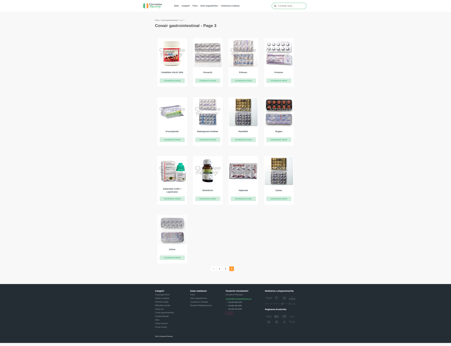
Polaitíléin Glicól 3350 (172, 72)
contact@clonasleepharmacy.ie (239, 299)
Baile (176, 6)
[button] (172, 80)
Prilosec (243, 72)
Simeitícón (207, 190)
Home (157, 20)
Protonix (278, 72)
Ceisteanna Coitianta (230, 6)
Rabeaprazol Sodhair (207, 131)
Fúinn (195, 6)
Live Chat (229, 313)
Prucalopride (172, 131)
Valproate (243, 190)
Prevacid (207, 72)
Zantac (278, 190)
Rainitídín (243, 131)
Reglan (278, 131)
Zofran (172, 249)
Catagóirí (186, 6)
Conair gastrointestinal (169, 20)
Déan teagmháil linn (209, 6)
